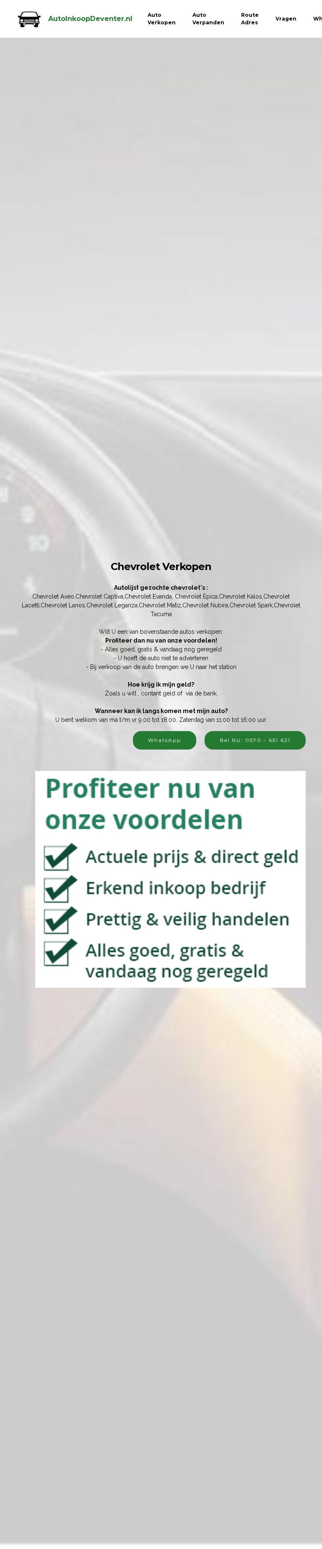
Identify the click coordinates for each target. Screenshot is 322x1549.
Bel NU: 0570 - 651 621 (255, 740)
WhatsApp (164, 740)
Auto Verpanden (208, 19)
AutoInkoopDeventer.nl (90, 19)
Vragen (285, 19)
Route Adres (250, 19)
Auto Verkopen (162, 19)
